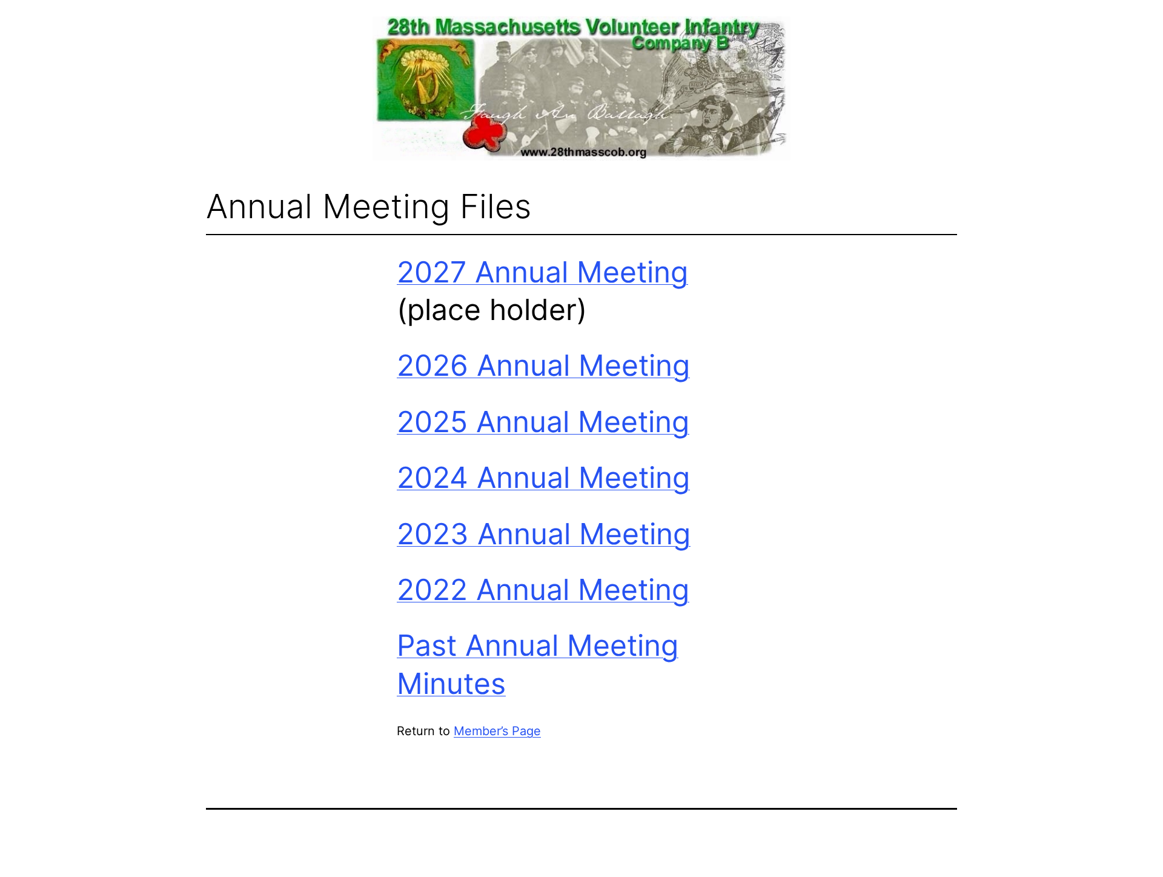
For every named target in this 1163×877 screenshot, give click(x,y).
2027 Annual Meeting (542, 272)
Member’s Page (497, 731)
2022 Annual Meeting (543, 589)
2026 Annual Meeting (543, 365)
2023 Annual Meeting (544, 534)
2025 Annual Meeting (543, 421)
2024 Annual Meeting (543, 477)
